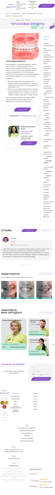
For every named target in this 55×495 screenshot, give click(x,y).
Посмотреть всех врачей (46, 312)
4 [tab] (26, 264)
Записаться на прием (46, 6)
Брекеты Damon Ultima (47, 127)
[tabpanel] (26, 248)
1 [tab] (22, 264)
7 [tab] (30, 264)
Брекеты (45, 110)
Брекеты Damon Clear (47, 123)
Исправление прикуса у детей (47, 87)
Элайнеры (46, 189)
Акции (35, 404)
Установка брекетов (27, 433)
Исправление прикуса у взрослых (47, 106)
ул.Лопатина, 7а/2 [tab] (33, 474)
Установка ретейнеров (27, 438)
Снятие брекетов (47, 181)
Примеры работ (15, 396)
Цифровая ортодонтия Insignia (46, 197)
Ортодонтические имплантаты (48, 203)
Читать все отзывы (46, 230)
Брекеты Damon (47, 114)
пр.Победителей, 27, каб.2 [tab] (35, 469)
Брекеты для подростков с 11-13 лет (48, 93)
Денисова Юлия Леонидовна (21, 245)
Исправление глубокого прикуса (48, 56)
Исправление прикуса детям (27, 430)
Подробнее (28, 143)
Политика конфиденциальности (16, 407)
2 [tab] (23, 264)
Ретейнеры (46, 192)
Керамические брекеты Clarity (48, 153)
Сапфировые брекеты (48, 157)
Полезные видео (15, 399)
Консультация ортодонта (47, 186)
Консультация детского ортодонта (48, 99)
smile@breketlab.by (14, 466)
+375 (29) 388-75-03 (27, 116)
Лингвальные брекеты (48, 172)
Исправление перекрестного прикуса (47, 75)
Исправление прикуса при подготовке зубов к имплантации (48, 209)
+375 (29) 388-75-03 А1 (32, 5)
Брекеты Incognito (47, 134)
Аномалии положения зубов (48, 45)
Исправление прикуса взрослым (27, 428)
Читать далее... (32, 257)
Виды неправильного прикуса (47, 50)
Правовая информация (15, 410)
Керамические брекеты (47, 147)
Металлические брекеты (48, 140)
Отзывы (35, 409)
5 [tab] (27, 264)
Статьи (35, 399)
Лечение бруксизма (46, 216)
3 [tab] (26, 301)
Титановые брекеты (48, 162)
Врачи (35, 406)
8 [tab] (31, 264)
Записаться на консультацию (41, 379)
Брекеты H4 (49, 131)
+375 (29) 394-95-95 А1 (32, 8)
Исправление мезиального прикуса (47, 68)
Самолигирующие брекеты (48, 168)
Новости (35, 401)
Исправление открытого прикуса (47, 81)
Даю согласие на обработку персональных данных (42, 375)
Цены (15, 404)
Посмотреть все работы (46, 274)
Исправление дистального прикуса (47, 61)
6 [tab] (30, 301)
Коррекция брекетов (47, 177)
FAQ (15, 401)
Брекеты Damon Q (47, 119)
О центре (35, 396)
